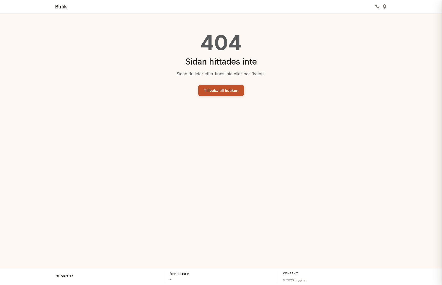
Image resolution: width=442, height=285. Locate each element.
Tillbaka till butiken (221, 90)
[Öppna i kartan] (384, 7)
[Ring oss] (377, 7)
